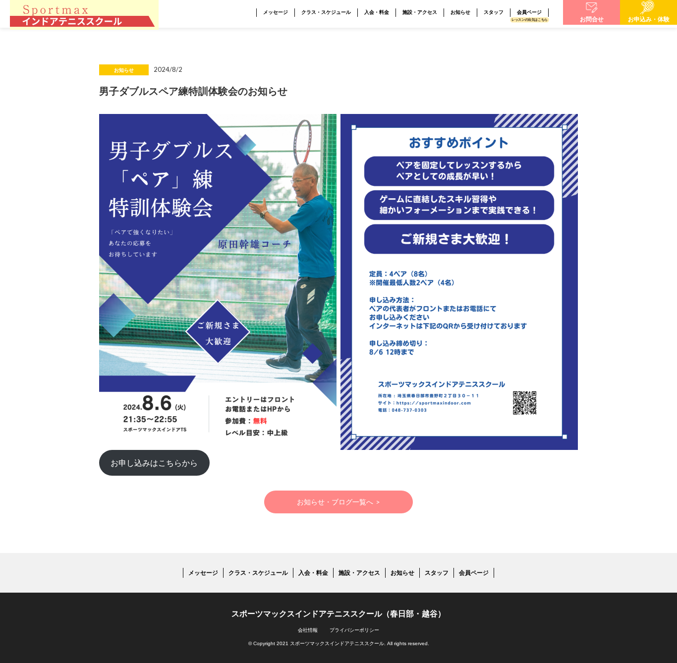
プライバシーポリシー (354, 630)
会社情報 (308, 630)
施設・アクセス (419, 12)
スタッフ (494, 12)
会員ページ (529, 12)
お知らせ (460, 12)
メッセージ (275, 12)
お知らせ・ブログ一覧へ (339, 501)
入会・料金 (376, 12)
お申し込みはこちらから (154, 462)
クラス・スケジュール (326, 12)
